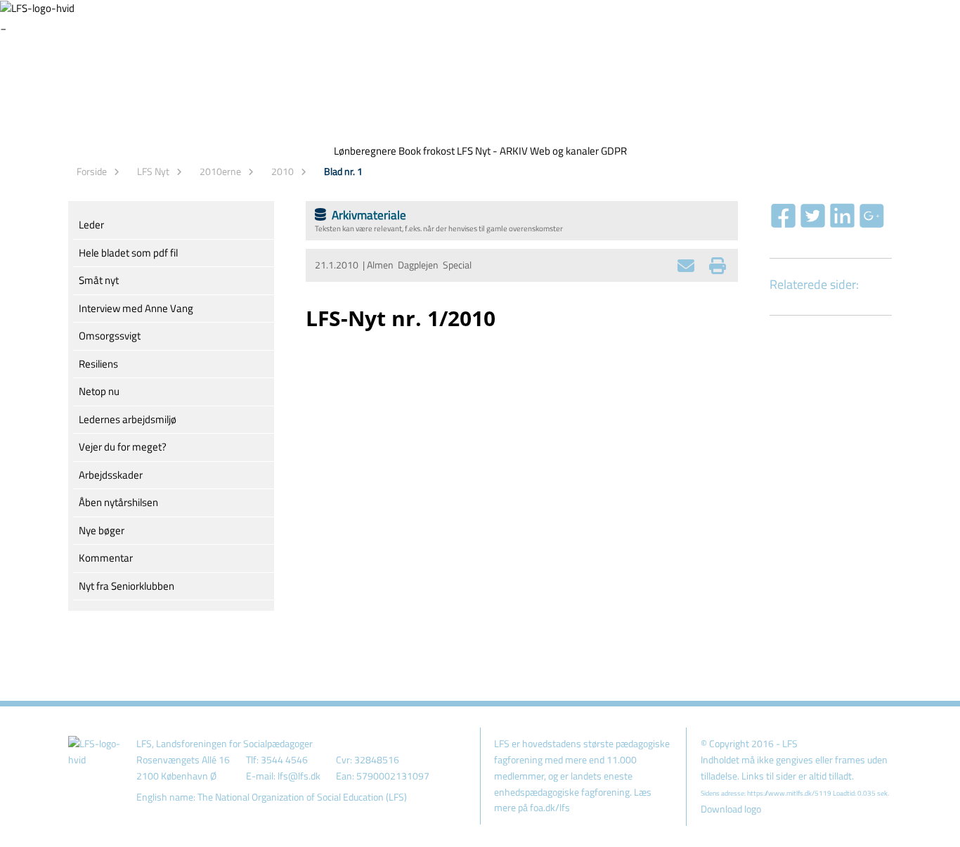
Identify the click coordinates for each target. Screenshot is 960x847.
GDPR (614, 151)
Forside (92, 171)
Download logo (731, 809)
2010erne (220, 171)
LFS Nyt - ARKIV (492, 151)
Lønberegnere (365, 151)
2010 (282, 171)
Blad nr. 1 (343, 171)
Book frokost (426, 151)
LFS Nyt (153, 171)
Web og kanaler (564, 151)
